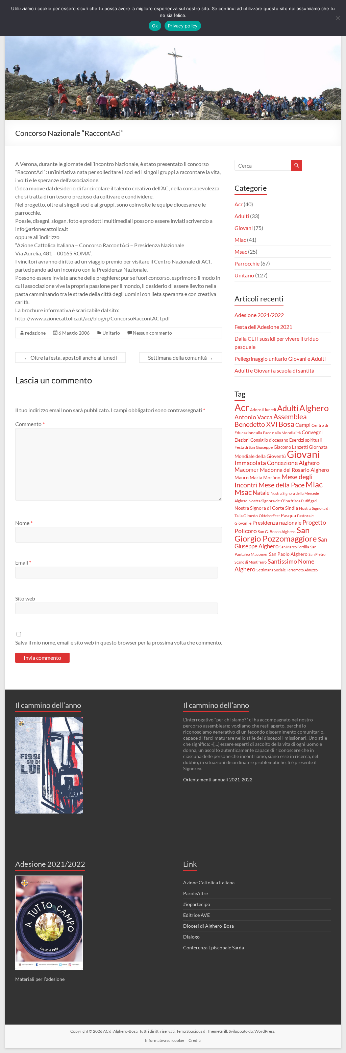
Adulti (241, 216)
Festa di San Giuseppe (253, 447)
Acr (238, 204)
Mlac (240, 239)
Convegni (312, 432)
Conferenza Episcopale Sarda (213, 947)
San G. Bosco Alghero (277, 531)
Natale (261, 492)
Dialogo (191, 937)
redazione (35, 333)
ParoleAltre (195, 893)
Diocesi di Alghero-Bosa (208, 926)
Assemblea (290, 416)
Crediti (195, 1040)
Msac (240, 251)
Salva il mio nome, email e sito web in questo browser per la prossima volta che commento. (118, 642)
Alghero (314, 408)
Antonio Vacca (253, 417)
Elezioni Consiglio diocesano (261, 440)
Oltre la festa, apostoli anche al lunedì (70, 357)
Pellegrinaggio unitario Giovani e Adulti (280, 358)
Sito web (25, 598)
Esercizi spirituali (305, 440)
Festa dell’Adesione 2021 (263, 326)
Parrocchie (247, 263)
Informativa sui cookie (164, 1040)
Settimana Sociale (271, 570)
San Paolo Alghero (288, 554)
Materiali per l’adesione (40, 979)
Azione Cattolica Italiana (208, 882)
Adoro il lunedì (263, 409)
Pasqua (288, 515)
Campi (303, 425)
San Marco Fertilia (294, 547)
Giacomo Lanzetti (291, 447)
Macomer (246, 469)
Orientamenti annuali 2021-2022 (217, 779)
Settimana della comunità (180, 357)
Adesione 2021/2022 (259, 315)
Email (23, 562)
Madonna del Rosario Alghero (294, 469)
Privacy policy (183, 25)
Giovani (243, 228)
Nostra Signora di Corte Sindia (266, 508)
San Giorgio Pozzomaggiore (275, 534)
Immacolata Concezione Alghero (277, 462)
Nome (23, 523)
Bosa (286, 424)
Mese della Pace (281, 485)
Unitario (111, 333)
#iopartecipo (196, 904)
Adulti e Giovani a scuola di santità (274, 370)
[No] (337, 18)
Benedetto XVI (255, 424)
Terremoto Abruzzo (302, 570)
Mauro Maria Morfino (257, 477)
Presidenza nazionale (276, 523)
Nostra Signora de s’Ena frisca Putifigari (282, 500)
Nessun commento (152, 333)
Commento (30, 424)
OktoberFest (269, 515)
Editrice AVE (196, 915)
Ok (155, 25)
